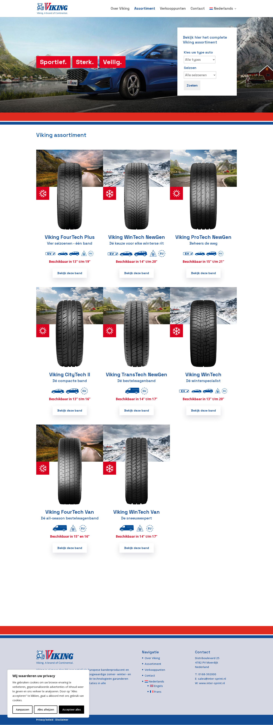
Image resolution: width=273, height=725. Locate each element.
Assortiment (144, 9)
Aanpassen (22, 709)
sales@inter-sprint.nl (212, 678)
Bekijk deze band (69, 273)
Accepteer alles (71, 709)
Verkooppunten (173, 9)
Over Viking (120, 9)
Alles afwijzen (46, 709)
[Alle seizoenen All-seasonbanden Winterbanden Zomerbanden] (200, 75)
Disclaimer (61, 719)
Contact (198, 9)
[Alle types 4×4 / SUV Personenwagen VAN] (199, 59)
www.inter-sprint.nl (212, 683)
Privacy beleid (44, 719)
